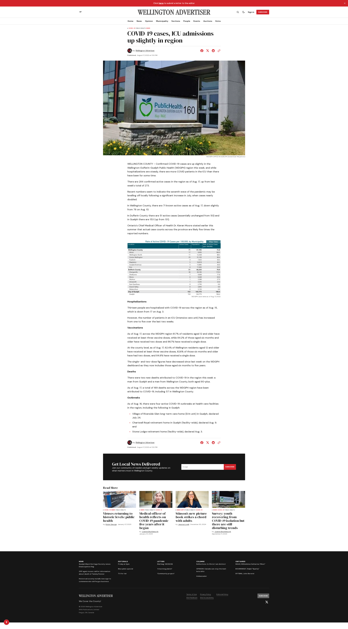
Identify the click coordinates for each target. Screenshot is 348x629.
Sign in (251, 12)
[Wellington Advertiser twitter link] (266, 602)
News (139, 21)
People (186, 21)
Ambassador (201, 576)
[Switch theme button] (243, 12)
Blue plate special (125, 569)
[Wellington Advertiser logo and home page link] (174, 12)
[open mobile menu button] (80, 12)
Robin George (111, 524)
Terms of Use (191, 594)
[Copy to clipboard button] (218, 50)
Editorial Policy (222, 594)
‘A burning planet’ (164, 569)
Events (196, 21)
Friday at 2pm (123, 564)
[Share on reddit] (213, 50)
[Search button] (238, 12)
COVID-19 (132, 28)
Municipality (162, 21)
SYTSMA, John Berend (244, 573)
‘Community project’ (166, 573)
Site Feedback (191, 598)
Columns (200, 561)
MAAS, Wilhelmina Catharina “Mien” (250, 564)
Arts (183, 510)
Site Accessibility (207, 598)
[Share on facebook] (202, 50)
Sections (175, 21)
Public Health (141, 28)
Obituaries (240, 561)
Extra (217, 21)
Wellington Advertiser (145, 50)
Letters (160, 561)
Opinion (149, 21)
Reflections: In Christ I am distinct (211, 564)
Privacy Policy (205, 594)
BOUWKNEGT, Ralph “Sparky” (247, 569)
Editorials (123, 561)
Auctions (207, 21)
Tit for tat (122, 573)
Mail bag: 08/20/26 (165, 564)
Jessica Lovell (183, 524)
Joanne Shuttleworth (150, 532)
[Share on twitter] (207, 50)
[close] (345, 3)
